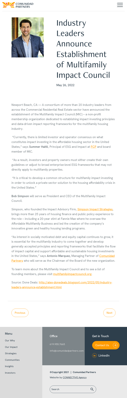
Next (109, 312)
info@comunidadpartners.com (63, 350)
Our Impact (11, 347)
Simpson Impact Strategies (95, 209)
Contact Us (102, 345)
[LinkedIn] (94, 355)
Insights (9, 366)
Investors (10, 372)
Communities (12, 360)
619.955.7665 (57, 344)
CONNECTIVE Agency (75, 377)
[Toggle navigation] (120, 5)
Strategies (11, 353)
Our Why (10, 340)
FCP (93, 147)
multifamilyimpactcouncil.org (72, 274)
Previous (20, 312)
